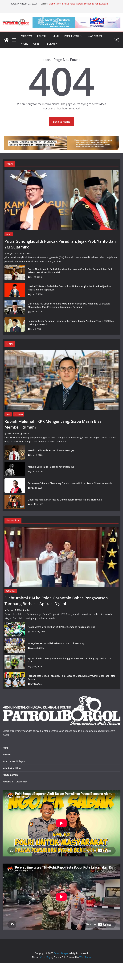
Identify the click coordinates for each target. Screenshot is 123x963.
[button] (80, 36)
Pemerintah (71, 35)
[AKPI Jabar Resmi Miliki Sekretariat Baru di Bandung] (14, 645)
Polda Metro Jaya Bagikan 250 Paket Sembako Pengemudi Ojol (61, 626)
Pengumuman (10, 774)
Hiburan (50, 43)
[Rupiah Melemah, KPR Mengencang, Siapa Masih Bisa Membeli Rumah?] (61, 380)
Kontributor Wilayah (14, 761)
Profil (24, 43)
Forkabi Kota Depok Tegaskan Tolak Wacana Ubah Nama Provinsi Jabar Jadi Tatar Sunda (71, 677)
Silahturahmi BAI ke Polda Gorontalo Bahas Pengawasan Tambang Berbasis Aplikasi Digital (56, 600)
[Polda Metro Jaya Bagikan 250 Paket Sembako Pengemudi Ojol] (14, 629)
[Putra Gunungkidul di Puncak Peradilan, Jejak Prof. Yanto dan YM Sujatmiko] (61, 200)
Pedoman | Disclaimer (15, 781)
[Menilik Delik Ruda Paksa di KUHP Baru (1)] (14, 452)
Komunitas (10, 591)
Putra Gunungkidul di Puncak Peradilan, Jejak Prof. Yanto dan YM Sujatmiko (60, 244)
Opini (36, 43)
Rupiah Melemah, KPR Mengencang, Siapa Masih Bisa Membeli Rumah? (53, 424)
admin (28, 253)
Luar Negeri (94, 35)
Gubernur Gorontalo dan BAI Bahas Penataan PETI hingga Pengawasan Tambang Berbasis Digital (79, 5)
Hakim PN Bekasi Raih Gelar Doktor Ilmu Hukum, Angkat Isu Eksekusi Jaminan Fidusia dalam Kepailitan (70, 288)
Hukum (55, 35)
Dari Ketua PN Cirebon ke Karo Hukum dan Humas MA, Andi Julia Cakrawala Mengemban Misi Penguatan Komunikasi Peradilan (69, 305)
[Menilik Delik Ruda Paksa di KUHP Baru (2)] (14, 469)
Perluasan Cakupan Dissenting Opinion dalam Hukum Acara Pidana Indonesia (70, 483)
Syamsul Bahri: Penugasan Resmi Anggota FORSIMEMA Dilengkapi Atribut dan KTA (70, 660)
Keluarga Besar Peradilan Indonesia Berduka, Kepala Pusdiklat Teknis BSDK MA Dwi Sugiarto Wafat (71, 322)
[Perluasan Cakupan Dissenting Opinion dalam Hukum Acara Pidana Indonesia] (14, 485)
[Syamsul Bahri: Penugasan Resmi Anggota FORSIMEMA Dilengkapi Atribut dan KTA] (14, 662)
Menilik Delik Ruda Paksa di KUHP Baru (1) (51, 450)
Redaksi (7, 754)
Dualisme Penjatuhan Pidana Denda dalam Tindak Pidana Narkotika (65, 499)
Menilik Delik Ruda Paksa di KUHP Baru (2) (51, 466)
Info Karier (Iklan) (12, 768)
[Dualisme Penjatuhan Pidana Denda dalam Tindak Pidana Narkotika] (14, 502)
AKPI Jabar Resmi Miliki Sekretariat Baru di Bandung (56, 643)
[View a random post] (116, 40)
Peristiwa (26, 35)
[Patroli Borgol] (6, 40)
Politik (41, 35)
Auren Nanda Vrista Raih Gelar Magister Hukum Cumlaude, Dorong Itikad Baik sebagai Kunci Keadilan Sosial (70, 270)
